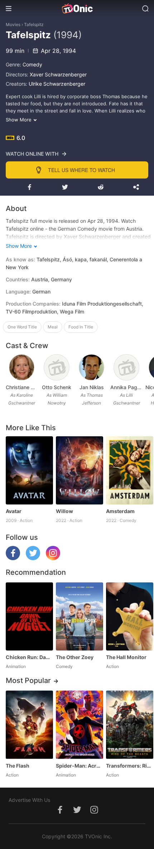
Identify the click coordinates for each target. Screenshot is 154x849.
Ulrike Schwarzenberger (57, 84)
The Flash (17, 766)
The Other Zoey (74, 657)
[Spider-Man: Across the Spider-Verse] (79, 724)
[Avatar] (29, 470)
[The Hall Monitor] (129, 616)
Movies (13, 24)
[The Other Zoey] (79, 616)
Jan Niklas (92, 387)
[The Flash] (29, 724)
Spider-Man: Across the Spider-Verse (79, 766)
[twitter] (33, 558)
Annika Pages (126, 387)
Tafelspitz (34, 24)
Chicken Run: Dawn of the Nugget (29, 657)
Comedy (32, 64)
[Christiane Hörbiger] (22, 367)
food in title (80, 327)
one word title (22, 327)
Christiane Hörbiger (22, 387)
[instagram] (53, 558)
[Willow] (79, 470)
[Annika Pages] (126, 367)
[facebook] (13, 558)
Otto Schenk (56, 387)
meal (53, 327)
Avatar (13, 511)
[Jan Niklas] (92, 367)
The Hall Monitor (126, 657)
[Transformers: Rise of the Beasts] (129, 724)
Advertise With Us (29, 800)
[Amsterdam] (129, 470)
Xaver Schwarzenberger (58, 74)
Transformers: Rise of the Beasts (129, 766)
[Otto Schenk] (56, 367)
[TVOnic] (77, 8)
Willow (64, 511)
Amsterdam (120, 511)
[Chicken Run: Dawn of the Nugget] (29, 616)
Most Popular (28, 680)
